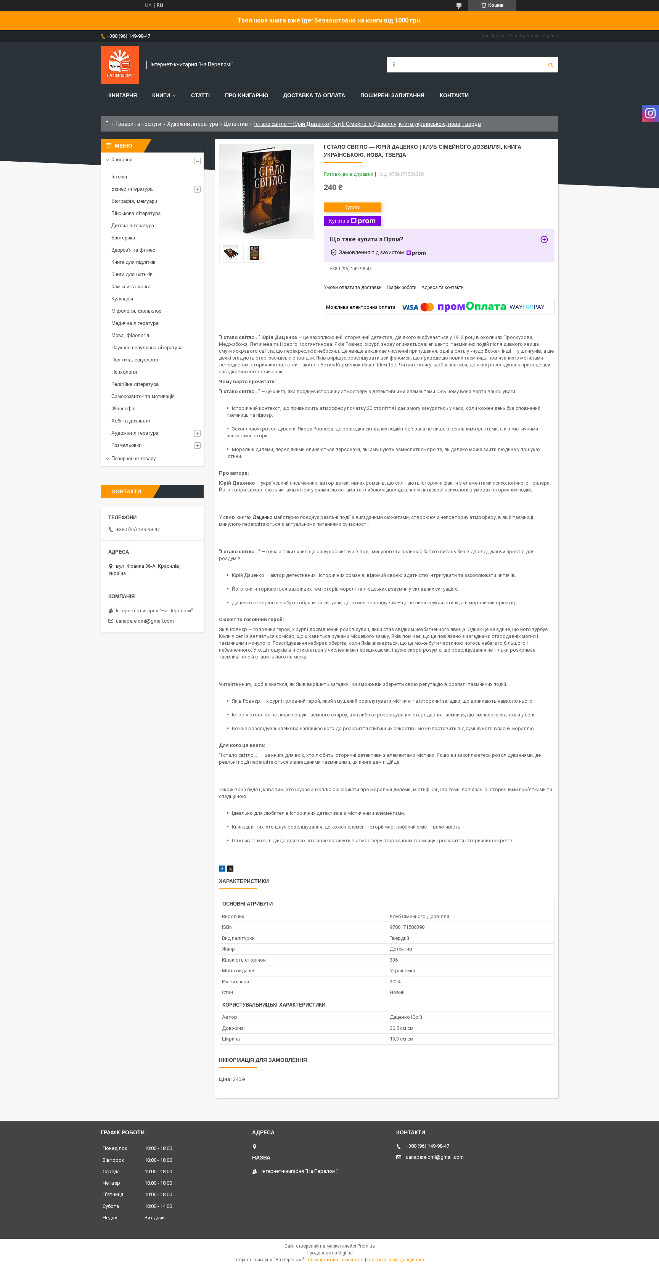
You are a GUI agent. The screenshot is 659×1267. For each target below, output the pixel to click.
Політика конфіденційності (396, 1259)
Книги (161, 95)
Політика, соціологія (134, 360)
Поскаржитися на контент (336, 1259)
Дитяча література (132, 225)
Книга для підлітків (133, 262)
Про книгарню (246, 95)
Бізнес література (132, 189)
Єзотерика (123, 238)
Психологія (124, 372)
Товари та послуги (138, 124)
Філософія (123, 408)
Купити (352, 207)
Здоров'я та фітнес (133, 250)
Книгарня (122, 95)
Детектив (235, 124)
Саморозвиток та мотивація (143, 396)
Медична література (134, 323)
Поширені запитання (392, 95)
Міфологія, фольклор (136, 311)
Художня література (192, 124)
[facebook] (222, 870)
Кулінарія (122, 299)
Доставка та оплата (314, 95)
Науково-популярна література (147, 347)
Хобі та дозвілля (130, 421)
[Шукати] (550, 64)
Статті (200, 95)
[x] (230, 870)
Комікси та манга (131, 286)
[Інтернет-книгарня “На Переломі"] (120, 65)
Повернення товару (133, 458)
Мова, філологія (130, 335)
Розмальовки (126, 445)
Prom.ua (366, 1246)
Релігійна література (135, 384)
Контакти (454, 95)
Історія (119, 177)
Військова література (136, 213)
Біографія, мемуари (134, 201)
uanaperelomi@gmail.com (145, 621)
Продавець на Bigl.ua (330, 1253)
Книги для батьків (132, 274)
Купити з (339, 221)
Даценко (262, 517)
